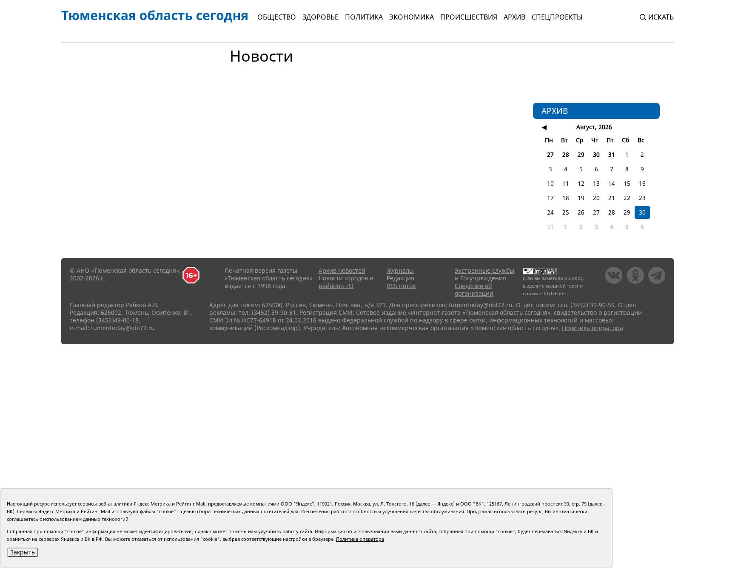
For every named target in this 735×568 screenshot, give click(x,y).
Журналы (400, 270)
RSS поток (401, 286)
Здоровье (320, 17)
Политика (364, 17)
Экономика (411, 17)
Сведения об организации (474, 289)
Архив (514, 17)
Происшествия (468, 17)
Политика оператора (592, 328)
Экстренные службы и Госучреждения (484, 274)
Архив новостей (342, 270)
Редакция (400, 278)
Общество (276, 17)
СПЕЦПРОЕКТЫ (557, 17)
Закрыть (22, 552)
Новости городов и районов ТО (346, 282)
